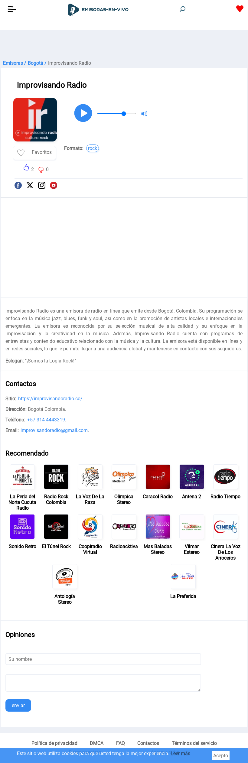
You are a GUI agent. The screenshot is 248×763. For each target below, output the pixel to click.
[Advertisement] (124, 45)
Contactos (148, 743)
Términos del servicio (194, 743)
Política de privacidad (54, 743)
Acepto (220, 755)
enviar (18, 705)
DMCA (96, 743)
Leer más (180, 753)
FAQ (120, 743)
